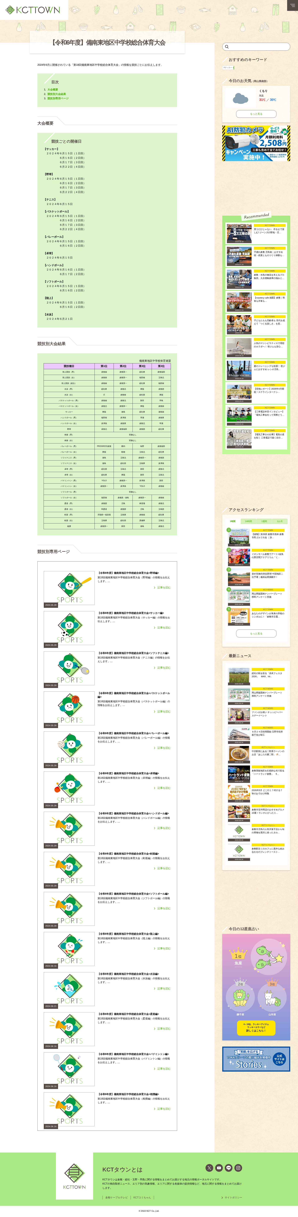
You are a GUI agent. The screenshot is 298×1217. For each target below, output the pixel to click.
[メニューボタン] (292, 5)
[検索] (227, 46)
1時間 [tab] (232, 521)
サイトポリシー (233, 1197)
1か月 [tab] (280, 521)
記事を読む (164, 587)
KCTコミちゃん (142, 1197)
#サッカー (229, 67)
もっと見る (256, 113)
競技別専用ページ (58, 98)
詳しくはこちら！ (256, 1027)
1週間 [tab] (264, 521)
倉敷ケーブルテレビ (116, 1197)
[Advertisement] (256, 186)
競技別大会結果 (56, 94)
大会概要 (52, 89)
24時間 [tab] (248, 521)
